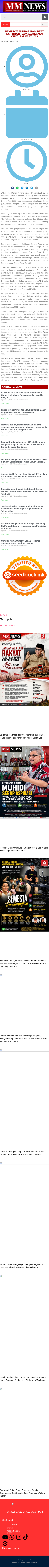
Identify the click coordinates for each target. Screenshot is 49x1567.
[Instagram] (19, 1537)
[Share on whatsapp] (17, 188)
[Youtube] (5, 1537)
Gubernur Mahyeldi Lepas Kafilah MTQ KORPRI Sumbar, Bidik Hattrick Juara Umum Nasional (24, 460)
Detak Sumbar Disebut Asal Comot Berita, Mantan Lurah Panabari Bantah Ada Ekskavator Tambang (24, 491)
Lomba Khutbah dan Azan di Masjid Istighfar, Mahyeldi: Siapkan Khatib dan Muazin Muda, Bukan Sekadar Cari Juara (23, 444)
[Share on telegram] (31, 188)
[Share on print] (36, 188)
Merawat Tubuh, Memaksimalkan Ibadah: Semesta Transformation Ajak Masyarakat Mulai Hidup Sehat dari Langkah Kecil (24, 427)
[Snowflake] (5, 1543)
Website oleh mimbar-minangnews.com (24, 1563)
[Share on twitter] (22, 188)
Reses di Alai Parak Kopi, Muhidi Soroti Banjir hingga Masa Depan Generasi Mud (23, 411)
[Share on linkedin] (27, 188)
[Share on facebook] (12, 188)
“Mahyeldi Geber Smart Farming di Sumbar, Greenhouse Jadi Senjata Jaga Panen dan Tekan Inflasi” (22, 508)
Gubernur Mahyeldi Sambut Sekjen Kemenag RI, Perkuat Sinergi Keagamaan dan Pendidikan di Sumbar (24, 526)
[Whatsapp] (12, 1537)
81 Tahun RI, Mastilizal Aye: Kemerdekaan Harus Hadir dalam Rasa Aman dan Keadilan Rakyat (22, 395)
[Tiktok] (25, 1537)
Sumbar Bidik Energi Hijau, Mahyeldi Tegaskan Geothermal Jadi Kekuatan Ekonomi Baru (24, 475)
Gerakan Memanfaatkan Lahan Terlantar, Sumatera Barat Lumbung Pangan (20, 542)
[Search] (45, 17)
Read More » (5, 403)
